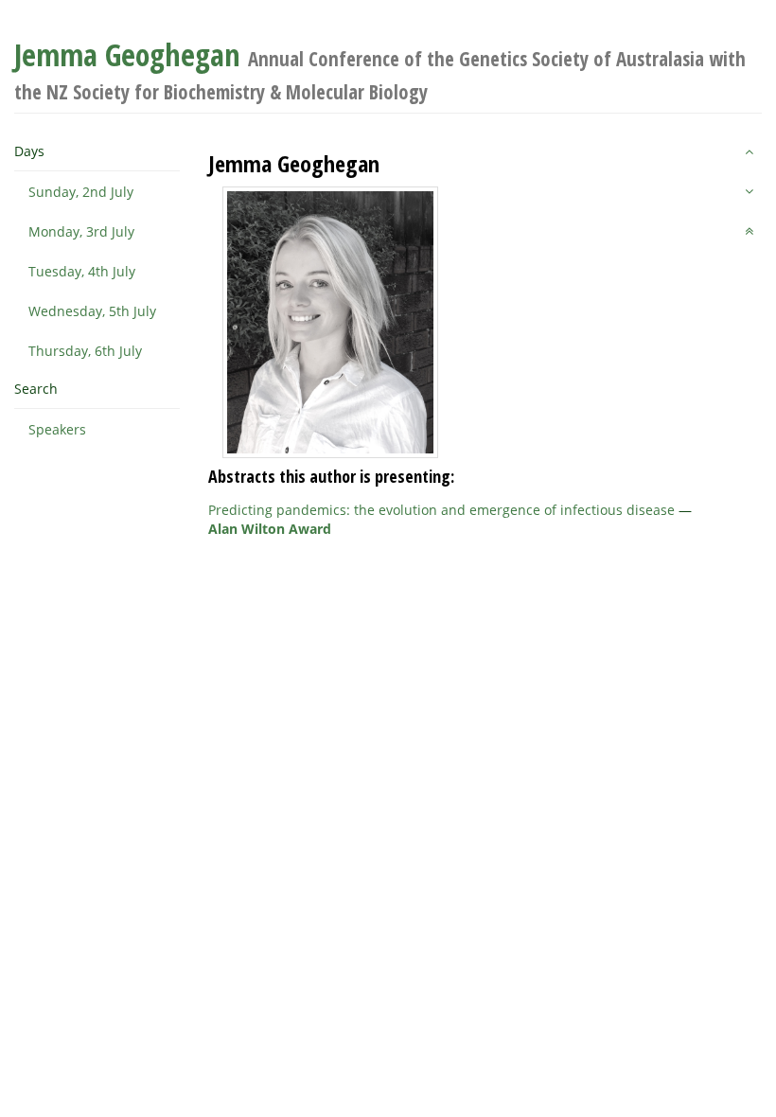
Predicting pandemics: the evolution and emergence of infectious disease (441, 510)
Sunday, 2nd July (80, 192)
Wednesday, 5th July (92, 311)
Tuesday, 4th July (81, 271)
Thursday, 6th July (85, 351)
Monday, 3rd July (81, 231)
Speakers (57, 429)
